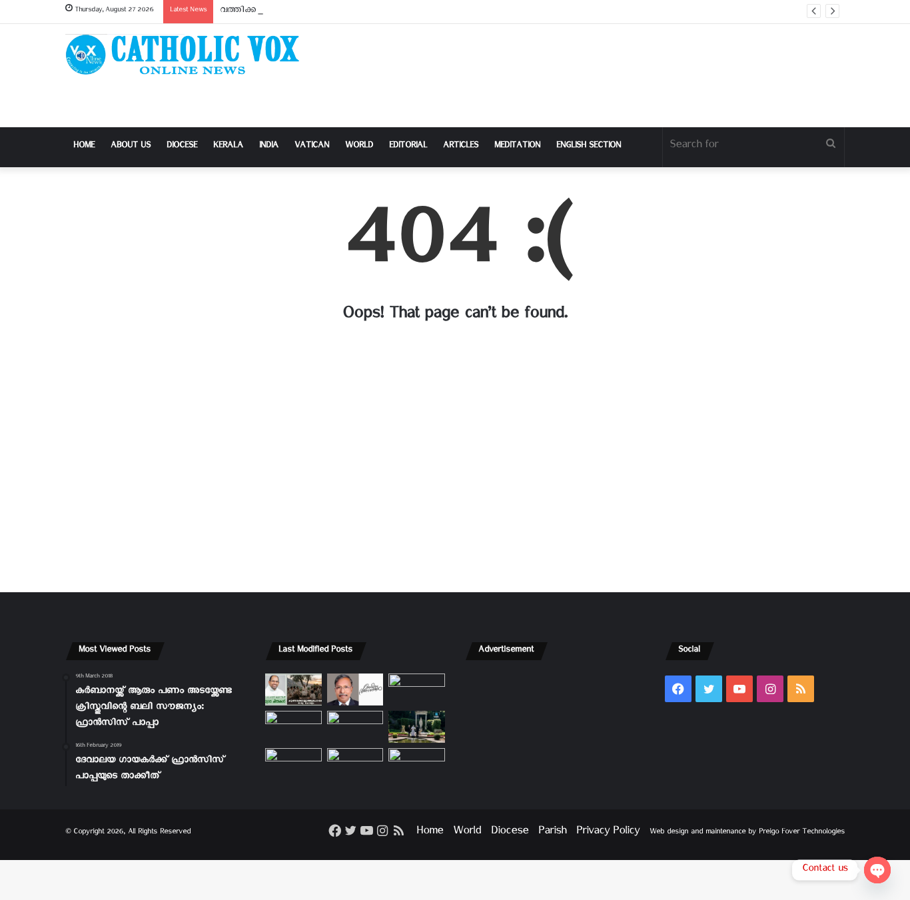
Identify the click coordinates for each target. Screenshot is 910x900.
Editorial (408, 147)
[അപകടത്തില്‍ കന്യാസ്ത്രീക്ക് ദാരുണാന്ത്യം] (416, 764)
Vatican (311, 147)
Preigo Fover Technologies (802, 833)
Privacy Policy (608, 833)
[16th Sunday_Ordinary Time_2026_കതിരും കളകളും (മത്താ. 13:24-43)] (293, 727)
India (268, 147)
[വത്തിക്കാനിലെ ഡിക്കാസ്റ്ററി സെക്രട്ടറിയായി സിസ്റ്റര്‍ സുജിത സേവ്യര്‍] (355, 764)
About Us (131, 147)
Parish (552, 833)
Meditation (517, 147)
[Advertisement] (588, 75)
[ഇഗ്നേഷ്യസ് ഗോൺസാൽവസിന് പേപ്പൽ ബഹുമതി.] (355, 689)
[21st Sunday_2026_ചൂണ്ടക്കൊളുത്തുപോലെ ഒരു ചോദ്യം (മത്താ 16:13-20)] (293, 689)
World (359, 147)
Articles (460, 147)
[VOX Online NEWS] (188, 54)
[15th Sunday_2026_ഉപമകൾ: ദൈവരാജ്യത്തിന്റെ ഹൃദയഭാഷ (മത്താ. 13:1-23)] (355, 727)
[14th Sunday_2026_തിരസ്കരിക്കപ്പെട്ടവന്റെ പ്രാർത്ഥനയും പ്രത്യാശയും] (293, 764)
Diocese (182, 147)
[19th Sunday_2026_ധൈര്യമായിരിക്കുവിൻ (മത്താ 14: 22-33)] (416, 689)
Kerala (228, 147)
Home (84, 147)
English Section (588, 147)
